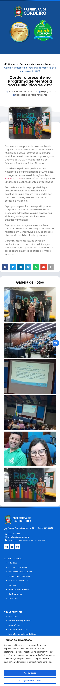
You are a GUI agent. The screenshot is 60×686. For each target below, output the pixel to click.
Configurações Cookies (30, 680)
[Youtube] (12, 546)
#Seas (18, 178)
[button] (5, 267)
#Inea (8, 178)
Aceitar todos (30, 673)
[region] (30, 661)
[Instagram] (17, 546)
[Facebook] (6, 546)
